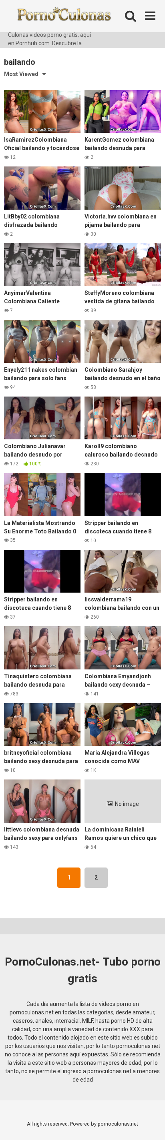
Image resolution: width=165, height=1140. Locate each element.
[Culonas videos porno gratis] (64, 15)
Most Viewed (21, 74)
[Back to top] (150, 1124)
